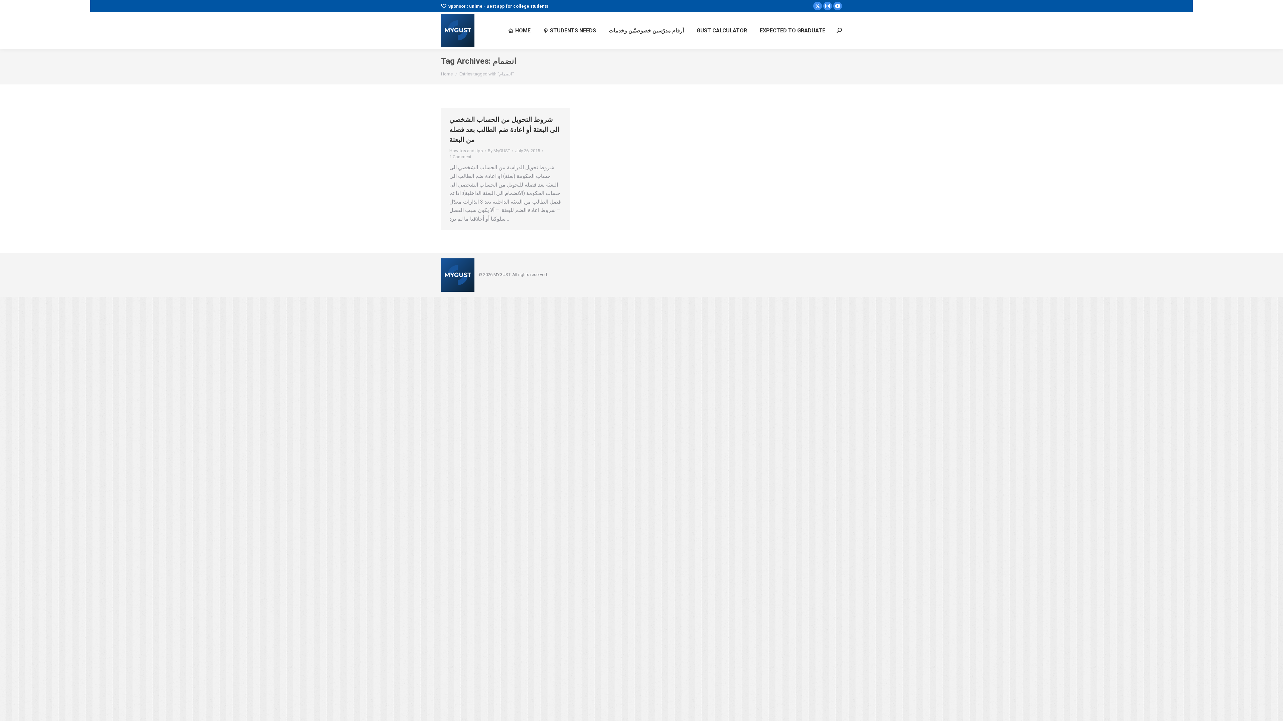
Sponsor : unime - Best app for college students (498, 6)
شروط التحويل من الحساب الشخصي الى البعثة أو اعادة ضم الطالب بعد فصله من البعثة (504, 129)
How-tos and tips (466, 150)
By (499, 150)
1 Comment (460, 156)
